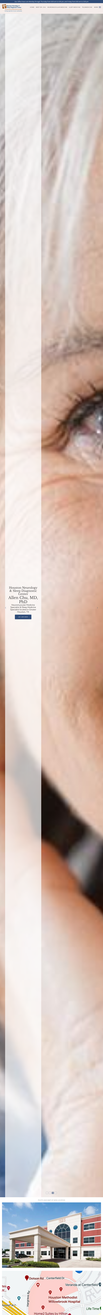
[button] (100, 7)
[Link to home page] (11, 8)
